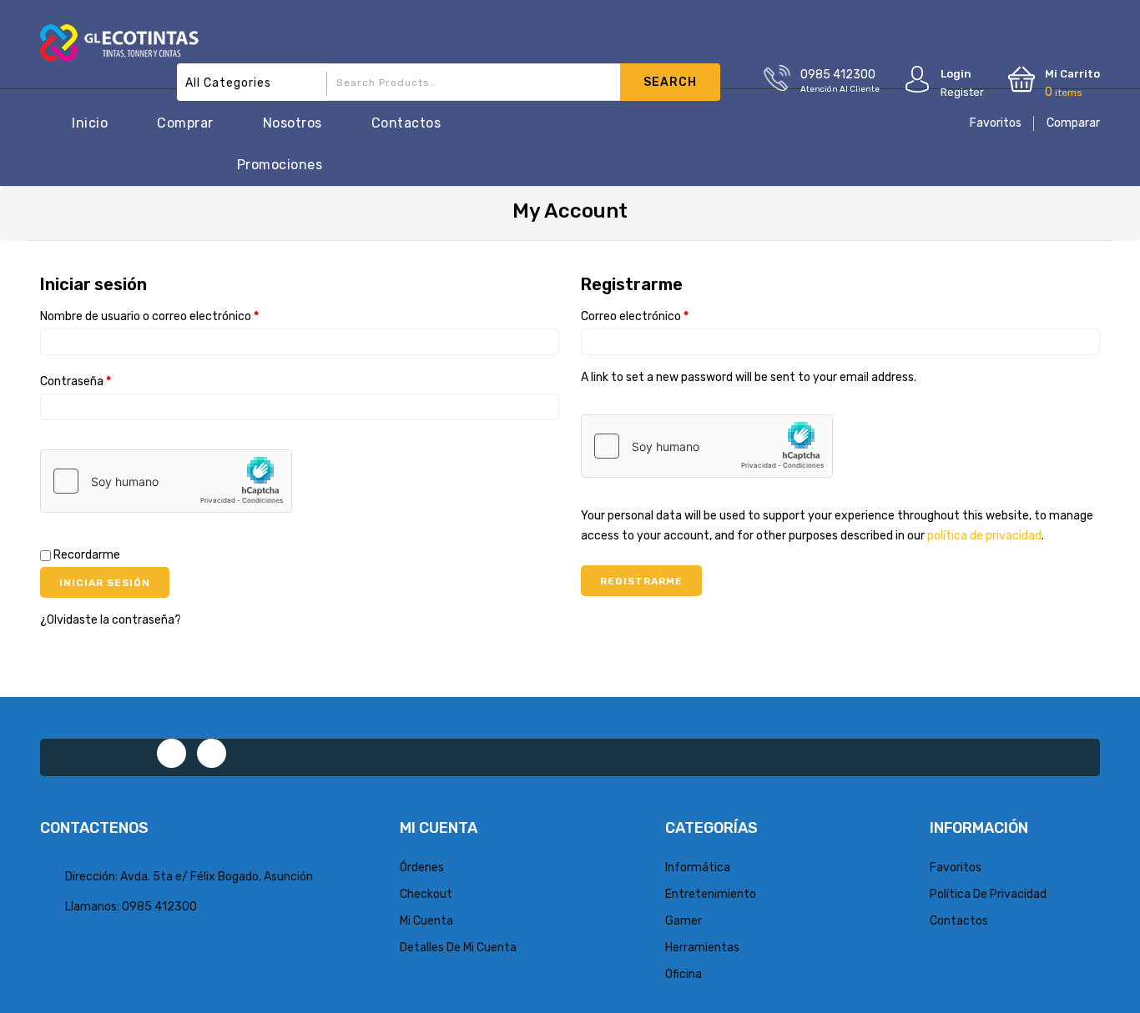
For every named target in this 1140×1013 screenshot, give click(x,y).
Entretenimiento (710, 894)
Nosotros (292, 123)
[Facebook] (171, 753)
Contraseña (75, 381)
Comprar (185, 123)
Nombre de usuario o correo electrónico (149, 316)
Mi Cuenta (426, 921)
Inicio (90, 123)
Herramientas (702, 947)
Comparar (1073, 123)
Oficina (683, 974)
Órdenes (422, 867)
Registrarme (641, 581)
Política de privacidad (988, 894)
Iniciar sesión (104, 583)
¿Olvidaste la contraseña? (110, 620)
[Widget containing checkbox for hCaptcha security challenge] (166, 481)
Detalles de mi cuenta (458, 947)
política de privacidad (984, 536)
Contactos (406, 123)
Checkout (426, 894)
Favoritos (995, 123)
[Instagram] (211, 753)
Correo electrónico (635, 316)
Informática (697, 867)
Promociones (280, 165)
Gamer (683, 921)
